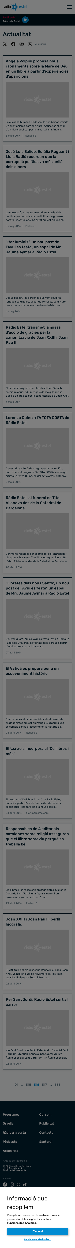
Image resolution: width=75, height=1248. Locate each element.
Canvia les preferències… (37, 1239)
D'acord (37, 1231)
